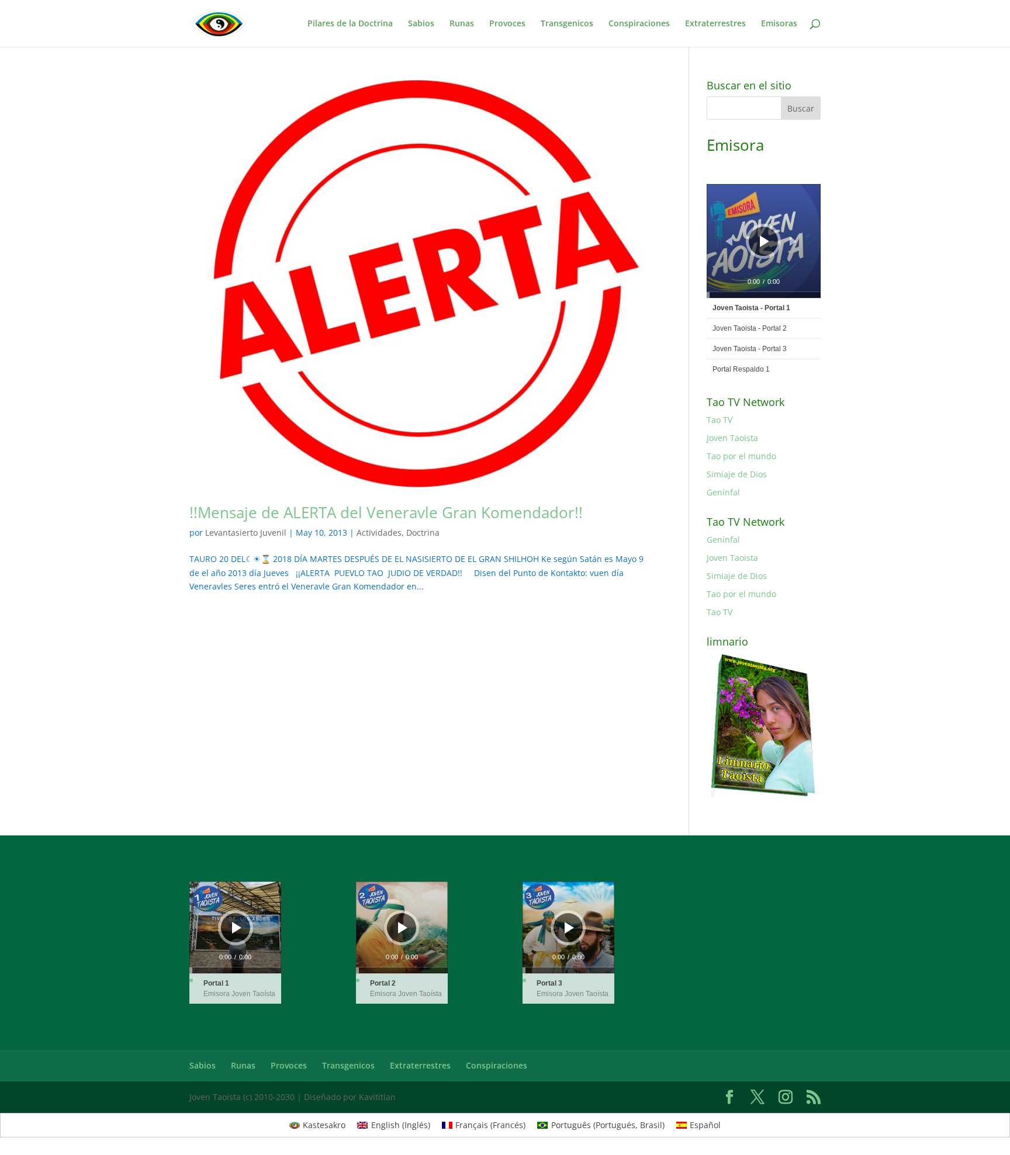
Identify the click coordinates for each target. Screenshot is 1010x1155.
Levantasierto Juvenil (245, 532)
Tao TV (719, 419)
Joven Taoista (732, 437)
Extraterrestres (715, 24)
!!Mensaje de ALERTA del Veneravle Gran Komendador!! (386, 512)
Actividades (379, 532)
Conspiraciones (639, 24)
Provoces (507, 24)
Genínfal (723, 492)
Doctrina (423, 532)
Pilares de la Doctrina (350, 24)
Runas (461, 24)
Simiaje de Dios (737, 474)
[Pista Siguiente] (793, 241)
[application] (764, 241)
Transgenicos (567, 24)
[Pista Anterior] (728, 241)
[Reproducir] (764, 241)
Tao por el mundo (741, 456)
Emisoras (779, 24)
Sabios (421, 24)
